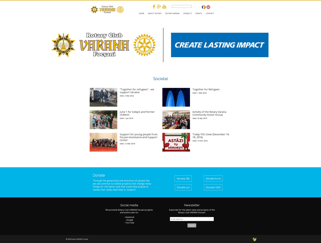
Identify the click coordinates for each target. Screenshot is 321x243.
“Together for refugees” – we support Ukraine (137, 91)
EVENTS (198, 13)
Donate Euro (213, 178)
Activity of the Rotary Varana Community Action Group (209, 113)
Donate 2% (183, 178)
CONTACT (210, 13)
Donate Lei (183, 187)
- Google (129, 220)
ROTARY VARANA (172, 13)
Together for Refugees (206, 89)
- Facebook (129, 217)
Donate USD (213, 187)
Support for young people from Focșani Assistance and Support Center (138, 137)
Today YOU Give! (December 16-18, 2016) (211, 136)
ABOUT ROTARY (155, 13)
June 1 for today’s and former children (137, 113)
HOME (141, 13)
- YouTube (129, 222)
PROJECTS (187, 13)
